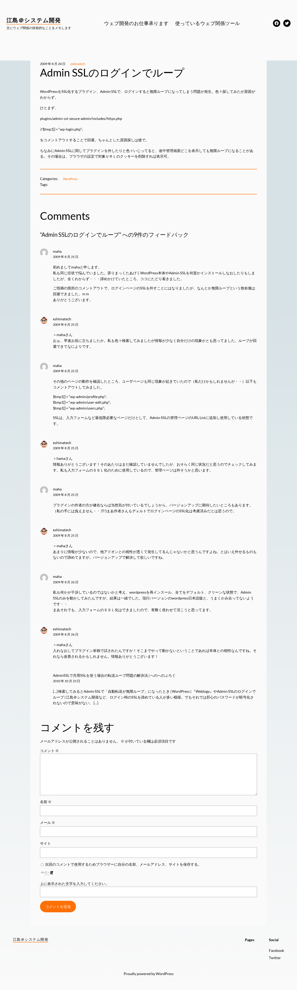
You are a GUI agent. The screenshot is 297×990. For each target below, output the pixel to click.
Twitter (275, 957)
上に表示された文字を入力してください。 (74, 883)
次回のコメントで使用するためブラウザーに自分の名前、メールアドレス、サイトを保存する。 (123, 864)
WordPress (70, 179)
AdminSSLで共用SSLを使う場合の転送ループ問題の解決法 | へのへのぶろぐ (114, 675)
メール (47, 822)
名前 (46, 801)
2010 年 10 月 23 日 (66, 681)
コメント (49, 750)
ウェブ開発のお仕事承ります (136, 23)
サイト (45, 843)
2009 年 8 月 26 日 (65, 582)
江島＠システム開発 (33, 20)
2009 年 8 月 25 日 (65, 257)
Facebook (276, 950)
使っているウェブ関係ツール (207, 23)
